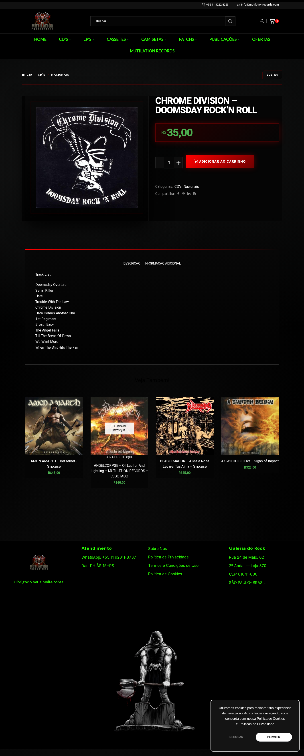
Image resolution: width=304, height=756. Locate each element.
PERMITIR (273, 737)
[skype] (194, 194)
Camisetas (152, 39)
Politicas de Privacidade (256, 724)
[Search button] (230, 21)
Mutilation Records (152, 50)
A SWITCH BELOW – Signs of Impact (250, 461)
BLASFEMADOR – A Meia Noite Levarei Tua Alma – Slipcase (184, 464)
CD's (41, 74)
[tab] (132, 263)
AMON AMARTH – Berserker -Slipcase (54, 464)
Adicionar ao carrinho (222, 162)
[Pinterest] (183, 194)
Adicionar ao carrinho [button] (56, 448)
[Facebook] (178, 194)
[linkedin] (189, 194)
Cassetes (116, 39)
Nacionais (60, 74)
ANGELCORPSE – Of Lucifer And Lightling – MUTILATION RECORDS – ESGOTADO (119, 470)
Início (27, 74)
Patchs (186, 39)
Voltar (272, 74)
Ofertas (261, 39)
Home (40, 39)
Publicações (223, 39)
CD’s (63, 39)
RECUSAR (236, 737)
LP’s (87, 39)
